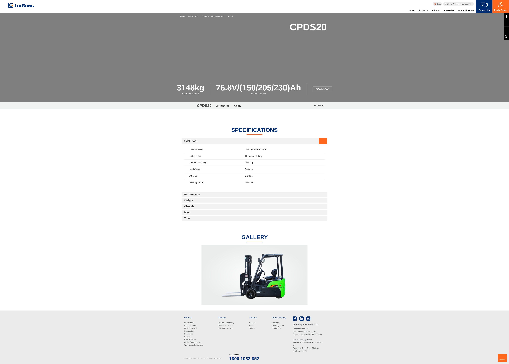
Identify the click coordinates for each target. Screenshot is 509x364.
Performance (192, 194)
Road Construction (226, 325)
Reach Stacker (190, 339)
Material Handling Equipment (212, 16)
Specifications (222, 106)
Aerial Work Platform (192, 342)
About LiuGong (466, 10)
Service (252, 323)
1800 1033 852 (244, 358)
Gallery (237, 106)
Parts (251, 325)
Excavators (189, 323)
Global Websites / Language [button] (458, 4)
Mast (187, 212)
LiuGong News (278, 325)
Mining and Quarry (226, 323)
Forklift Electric (193, 16)
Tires (187, 218)
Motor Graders (190, 328)
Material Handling (225, 328)
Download (319, 105)
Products (423, 10)
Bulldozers (188, 334)
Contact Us (276, 328)
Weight (188, 200)
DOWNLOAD (322, 89)
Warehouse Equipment (193, 345)
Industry (436, 10)
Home (411, 10)
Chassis (189, 206)
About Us (276, 323)
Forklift (187, 337)
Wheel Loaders (190, 325)
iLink (438, 4)
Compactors (189, 331)
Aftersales (449, 10)
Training (252, 328)
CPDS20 (191, 141)
